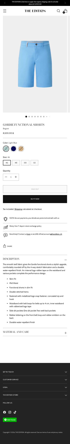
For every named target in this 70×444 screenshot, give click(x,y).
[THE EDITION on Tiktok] (15, 413)
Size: (6, 157)
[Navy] (13, 149)
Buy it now (35, 199)
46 (7, 162)
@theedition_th (56, 234)
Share (9, 246)
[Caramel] (21, 149)
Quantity (6, 171)
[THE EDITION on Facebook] (5, 413)
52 (34, 162)
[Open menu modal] (4, 11)
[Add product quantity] (6, 177)
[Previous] (4, 3)
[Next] (65, 3)
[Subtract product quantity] (16, 177)
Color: (10, 143)
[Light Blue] (6, 149)
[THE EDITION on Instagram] (10, 413)
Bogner (6, 128)
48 (16, 162)
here (28, 234)
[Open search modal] (58, 11)
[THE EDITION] (35, 11)
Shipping (18, 209)
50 (25, 162)
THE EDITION (19, 432)
